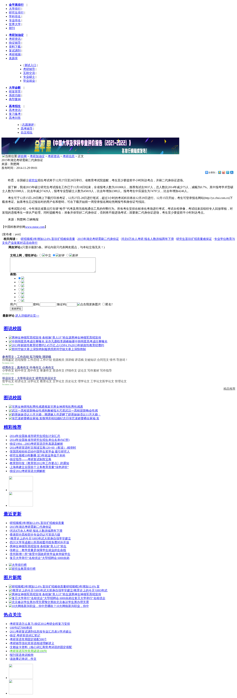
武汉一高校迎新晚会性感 (81, 410)
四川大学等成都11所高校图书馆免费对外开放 (39, 542)
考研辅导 (29, 69)
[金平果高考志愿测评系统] (21, 505)
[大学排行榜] (18, 564)
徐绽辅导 (15, 42)
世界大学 (15, 24)
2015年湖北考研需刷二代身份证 (98, 238)
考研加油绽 (37, 156)
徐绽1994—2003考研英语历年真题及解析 (36, 443)
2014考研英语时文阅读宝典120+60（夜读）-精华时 (43, 447)
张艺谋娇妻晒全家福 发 (84, 418)
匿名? (109, 304)
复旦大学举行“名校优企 (89, 598)
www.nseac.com (35, 226)
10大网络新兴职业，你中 (72, 606)
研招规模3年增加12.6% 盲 (83, 586)
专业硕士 (29, 76)
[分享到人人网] (232, 172)
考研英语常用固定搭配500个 (28, 639)
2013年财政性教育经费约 (87, 345)
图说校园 (12, 328)
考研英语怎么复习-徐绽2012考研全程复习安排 (40, 623)
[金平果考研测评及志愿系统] (21, 489)
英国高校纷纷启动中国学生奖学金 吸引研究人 (40, 451)
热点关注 (12, 614)
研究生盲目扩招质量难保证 (194, 238)
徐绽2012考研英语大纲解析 (27, 471)
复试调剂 (15, 50)
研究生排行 (16, 12)
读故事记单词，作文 (23, 658)
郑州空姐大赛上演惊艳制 (69, 349)
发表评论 (16, 308)
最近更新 (12, 513)
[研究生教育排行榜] (22, 568)
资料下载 (15, 46)
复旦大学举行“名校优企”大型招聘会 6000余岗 (39, 558)
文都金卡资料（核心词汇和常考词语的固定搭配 (41, 647)
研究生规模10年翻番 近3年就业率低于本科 (37, 455)
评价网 (22, 156)
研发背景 (15, 91)
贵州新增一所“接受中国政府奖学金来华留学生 (40, 554)
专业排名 (15, 20)
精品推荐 (229, 388)
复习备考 (15, 113)
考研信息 (69, 156)
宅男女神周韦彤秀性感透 (66, 406)
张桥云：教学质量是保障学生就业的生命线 (38, 550)
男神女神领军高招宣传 (86, 337)
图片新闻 (12, 577)
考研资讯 (15, 38)
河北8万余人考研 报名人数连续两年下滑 (147, 238)
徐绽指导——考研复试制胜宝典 (30, 459)
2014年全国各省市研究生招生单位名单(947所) (39, 439)
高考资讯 (15, 110)
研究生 (33, 180)
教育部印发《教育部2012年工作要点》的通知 (39, 463)
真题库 (13, 58)
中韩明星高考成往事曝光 (91, 341)
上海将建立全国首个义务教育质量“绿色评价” (39, 467)
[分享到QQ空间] (219, 172)
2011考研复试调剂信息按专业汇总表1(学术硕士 (40, 631)
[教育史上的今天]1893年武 (90, 590)
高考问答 (15, 117)
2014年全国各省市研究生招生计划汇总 (35, 436)
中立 (48, 255)
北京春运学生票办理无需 (72, 602)
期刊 (12, 28)
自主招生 (27, 132)
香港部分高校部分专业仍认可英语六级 (35, 534)
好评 (62, 255)
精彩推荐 (12, 427)
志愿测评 (28, 124)
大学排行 (15, 8)
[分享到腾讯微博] (228, 172)
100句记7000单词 (21, 627)
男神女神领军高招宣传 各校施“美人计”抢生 (38, 546)
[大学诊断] (21, 693)
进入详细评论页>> (27, 315)
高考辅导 (27, 128)
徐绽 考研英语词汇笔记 (25, 635)
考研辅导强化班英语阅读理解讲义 (32, 643)
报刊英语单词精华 (22, 654)
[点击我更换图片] (89, 304)
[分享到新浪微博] (223, 172)
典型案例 (15, 99)
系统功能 (15, 95)
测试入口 (30, 65)
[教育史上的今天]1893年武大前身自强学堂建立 (40, 538)
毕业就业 (29, 80)
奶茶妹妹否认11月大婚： (84, 414)
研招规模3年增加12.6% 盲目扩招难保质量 (48, 238)
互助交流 (29, 73)
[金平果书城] (21, 677)
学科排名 (15, 16)
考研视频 (15, 54)
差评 (75, 255)
